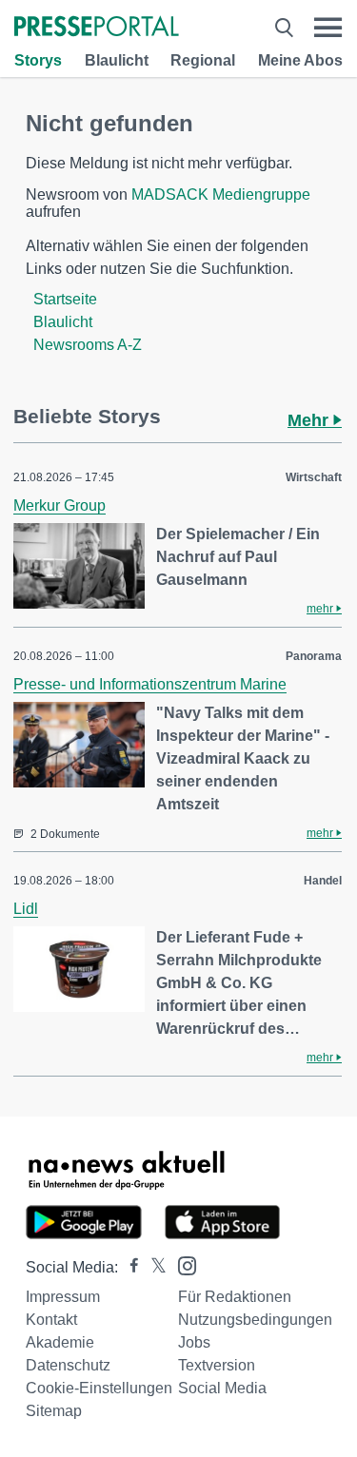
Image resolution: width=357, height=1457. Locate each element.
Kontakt (51, 1319)
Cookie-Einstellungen (99, 1388)
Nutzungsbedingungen (255, 1319)
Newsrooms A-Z (87, 345)
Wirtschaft (314, 477)
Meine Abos (300, 60)
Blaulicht (117, 60)
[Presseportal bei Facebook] (128, 1267)
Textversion (216, 1365)
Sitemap (54, 1411)
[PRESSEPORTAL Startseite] (96, 28)
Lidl (25, 909)
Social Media (222, 1388)
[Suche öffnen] (284, 27)
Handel (323, 880)
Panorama (314, 656)
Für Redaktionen (234, 1297)
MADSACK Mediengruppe (220, 194)
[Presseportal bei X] (153, 1267)
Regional (202, 60)
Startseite (65, 299)
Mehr (310, 420)
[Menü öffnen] (328, 27)
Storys (38, 60)
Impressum (63, 1297)
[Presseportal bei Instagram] (181, 1264)
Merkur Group (59, 505)
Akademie (60, 1342)
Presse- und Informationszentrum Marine (150, 684)
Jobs (194, 1342)
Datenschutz (68, 1365)
